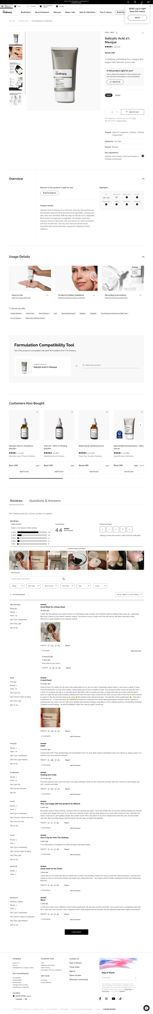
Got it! (137, 17)
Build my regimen (49, 193)
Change (28, 996)
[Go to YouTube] (113, 998)
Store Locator (75, 975)
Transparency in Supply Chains (23, 967)
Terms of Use (105, 991)
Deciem (61, 6)
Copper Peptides (16, 313)
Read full (21, 298)
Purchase (44, 980)
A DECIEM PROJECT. (109, 1009)
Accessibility (17, 978)
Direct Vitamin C (44, 313)
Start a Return (75, 963)
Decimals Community (78, 979)
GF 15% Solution (16, 318)
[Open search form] (128, 2)
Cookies (98, 1009)
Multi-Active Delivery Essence (35, 318)
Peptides (82, 313)
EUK (55, 313)
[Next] (98, 2)
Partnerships (17, 982)
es (24, 999)
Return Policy (45, 967)
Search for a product (93, 365)
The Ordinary (8, 6)
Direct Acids (30, 313)
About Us (16, 963)
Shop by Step (23, 21)
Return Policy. (122, 121)
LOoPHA (32, 6)
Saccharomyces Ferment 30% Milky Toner (114, 313)
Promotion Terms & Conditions (51, 970)
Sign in (72, 971)
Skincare (12, 21)
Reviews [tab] (16, 501)
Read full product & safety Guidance (71, 298)
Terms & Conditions (51, 1009)
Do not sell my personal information (82, 1009)
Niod (19, 6)
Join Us (15, 965)
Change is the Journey (20, 985)
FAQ (42, 963)
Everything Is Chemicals (21, 987)
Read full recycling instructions (116, 298)
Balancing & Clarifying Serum (91, 446)
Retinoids (93, 313)
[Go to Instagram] (106, 998)
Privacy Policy (128, 989)
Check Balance (46, 982)
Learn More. (76, 3)
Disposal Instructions (48, 965)
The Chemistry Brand (47, 6)
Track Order (74, 967)
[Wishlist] (142, 32)
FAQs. (134, 118)
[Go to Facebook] (100, 998)
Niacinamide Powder (68, 313)
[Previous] (55, 2)
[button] (42, 12)
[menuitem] (6, 6)
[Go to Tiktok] (120, 998)
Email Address (106, 977)
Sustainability (17, 980)
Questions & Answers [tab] (45, 501)
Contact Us (122, 991)
